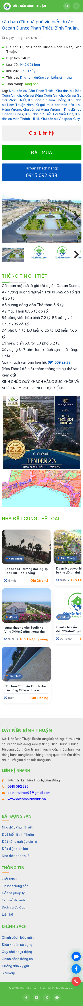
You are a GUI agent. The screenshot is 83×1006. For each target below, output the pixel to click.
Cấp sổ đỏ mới (13, 900)
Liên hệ (7, 914)
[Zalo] (57, 998)
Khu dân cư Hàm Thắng (47, 100)
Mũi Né (13, 617)
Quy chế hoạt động (17, 952)
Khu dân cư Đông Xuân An (36, 95)
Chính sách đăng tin (17, 959)
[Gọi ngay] (76, 981)
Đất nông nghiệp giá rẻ (19, 841)
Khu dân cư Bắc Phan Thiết (31, 91)
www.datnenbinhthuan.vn (27, 799)
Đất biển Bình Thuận (18, 834)
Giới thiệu (9, 879)
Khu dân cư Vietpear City (60, 119)
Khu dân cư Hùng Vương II (42, 109)
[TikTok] (47, 998)
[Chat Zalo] (76, 956)
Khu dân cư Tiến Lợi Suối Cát (49, 114)
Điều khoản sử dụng (17, 944)
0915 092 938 (41, 175)
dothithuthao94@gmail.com (29, 793)
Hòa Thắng (16, 558)
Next (74, 216)
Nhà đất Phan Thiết (17, 827)
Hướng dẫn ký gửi (15, 966)
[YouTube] (37, 998)
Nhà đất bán (30, 64)
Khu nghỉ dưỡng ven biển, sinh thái (46, 77)
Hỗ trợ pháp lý (13, 893)
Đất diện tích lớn (15, 849)
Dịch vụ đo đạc (14, 907)
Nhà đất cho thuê (15, 856)
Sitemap (8, 973)
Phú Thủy (27, 71)
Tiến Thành (67, 558)
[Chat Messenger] (76, 969)
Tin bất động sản (15, 886)
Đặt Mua (41, 152)
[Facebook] (26, 998)
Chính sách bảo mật (18, 937)
